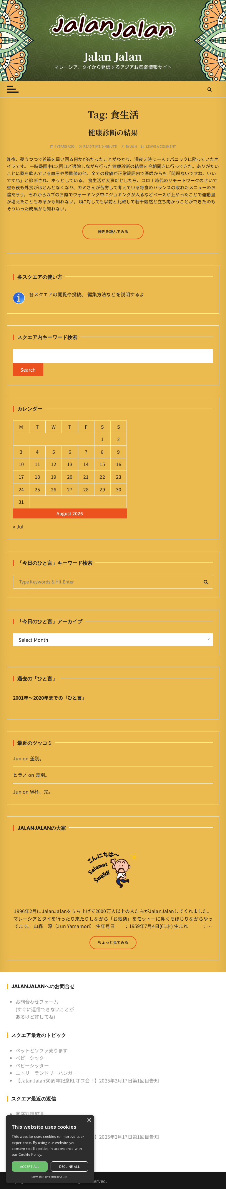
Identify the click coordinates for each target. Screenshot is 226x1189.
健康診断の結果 (113, 132)
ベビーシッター (32, 1057)
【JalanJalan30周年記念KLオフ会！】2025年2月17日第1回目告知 (87, 1080)
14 (86, 464)
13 (69, 464)
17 (21, 476)
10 (21, 464)
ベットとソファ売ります (42, 1050)
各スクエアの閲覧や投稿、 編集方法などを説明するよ (86, 294)
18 (37, 476)
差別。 (37, 758)
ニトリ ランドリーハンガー (46, 1072)
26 (53, 489)
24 (21, 489)
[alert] (50, 1149)
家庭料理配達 (30, 1114)
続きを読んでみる (113, 231)
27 (69, 489)
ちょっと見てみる (112, 942)
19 (53, 476)
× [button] (89, 1120)
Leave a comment (161, 146)
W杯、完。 (41, 791)
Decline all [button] (69, 1166)
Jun (133, 146)
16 (118, 464)
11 (37, 464)
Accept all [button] (29, 1166)
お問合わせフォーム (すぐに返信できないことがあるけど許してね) (45, 1009)
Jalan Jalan (113, 56)
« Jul (18, 526)
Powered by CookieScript (49, 1177)
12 (53, 464)
